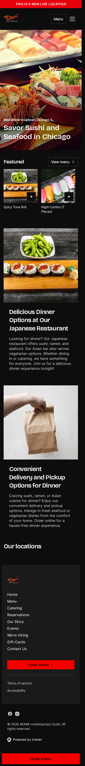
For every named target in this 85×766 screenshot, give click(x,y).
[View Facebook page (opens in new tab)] (10, 714)
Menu (58, 19)
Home (12, 594)
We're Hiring (17, 635)
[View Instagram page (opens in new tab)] (17, 714)
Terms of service (19, 683)
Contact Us (17, 648)
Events (13, 628)
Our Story (15, 621)
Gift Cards (16, 642)
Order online (40, 759)
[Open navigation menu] (72, 19)
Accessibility (16, 690)
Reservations (18, 615)
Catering (14, 608)
